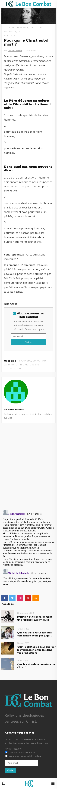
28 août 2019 (23, 643)
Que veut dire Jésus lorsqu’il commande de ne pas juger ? (34, 634)
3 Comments (30, 50)
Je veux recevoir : (13, 748)
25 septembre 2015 (25, 613)
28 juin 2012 (9, 35)
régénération (12, 368)
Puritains (9, 27)
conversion (39, 361)
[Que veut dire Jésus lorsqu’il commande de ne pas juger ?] (7, 632)
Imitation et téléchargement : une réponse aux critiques (35, 618)
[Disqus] (28, 462)
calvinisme (25, 361)
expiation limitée (14, 365)
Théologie (22, 27)
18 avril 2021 (22, 660)
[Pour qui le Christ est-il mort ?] (28, 391)
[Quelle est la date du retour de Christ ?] (7, 664)
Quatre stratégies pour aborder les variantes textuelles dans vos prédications (36, 649)
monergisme (32, 365)
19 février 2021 (23, 629)
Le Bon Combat (15, 50)
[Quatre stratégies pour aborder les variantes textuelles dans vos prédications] (7, 648)
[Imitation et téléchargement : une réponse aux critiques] (7, 616)
